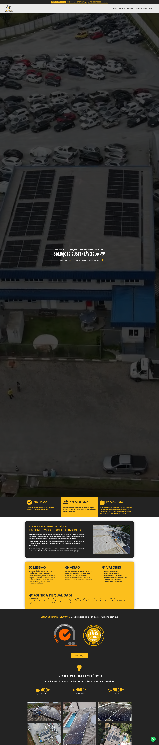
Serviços (130, 8)
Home (115, 8)
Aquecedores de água (97, 2)
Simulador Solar (141, 8)
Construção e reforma (76, 2)
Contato (152, 8)
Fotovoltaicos (58, 2)
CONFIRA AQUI (79, 655)
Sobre (121, 8)
